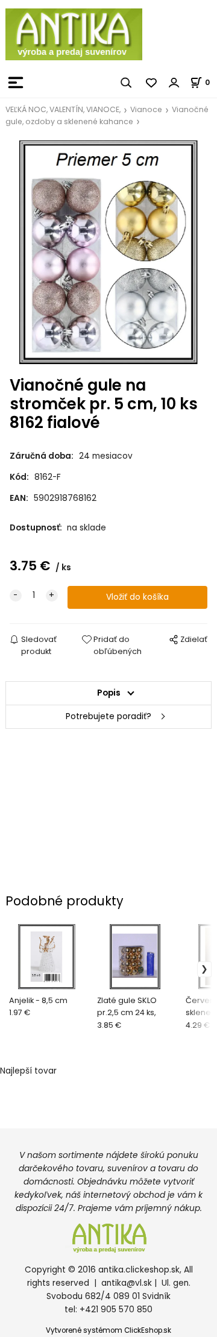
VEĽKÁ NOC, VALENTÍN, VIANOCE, (63, 109)
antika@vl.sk (126, 1283)
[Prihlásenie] (174, 83)
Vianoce (146, 109)
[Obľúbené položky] (152, 83)
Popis (109, 693)
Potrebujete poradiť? (108, 716)
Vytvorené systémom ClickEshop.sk (108, 1330)
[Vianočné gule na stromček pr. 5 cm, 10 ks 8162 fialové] (108, 252)
